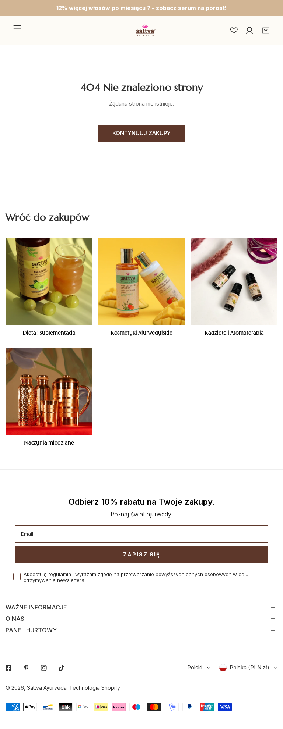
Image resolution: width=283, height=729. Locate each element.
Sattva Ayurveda (47, 687)
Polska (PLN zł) (249, 667)
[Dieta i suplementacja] (49, 281)
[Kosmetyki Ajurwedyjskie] (141, 281)
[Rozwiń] (17, 29)
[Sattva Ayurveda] (145, 30)
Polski (194, 667)
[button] (266, 30)
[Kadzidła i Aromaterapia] (234, 281)
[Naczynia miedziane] (49, 391)
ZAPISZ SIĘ (141, 554)
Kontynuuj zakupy (141, 132)
